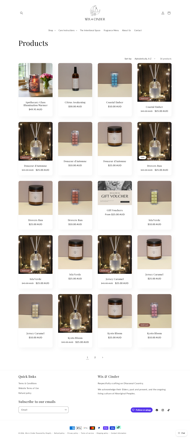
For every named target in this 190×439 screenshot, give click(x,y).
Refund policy (24, 393)
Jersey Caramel (115, 279)
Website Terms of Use (28, 388)
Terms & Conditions (27, 383)
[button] (21, 13)
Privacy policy (72, 433)
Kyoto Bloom (75, 337)
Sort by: (128, 59)
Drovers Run (154, 165)
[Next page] (102, 357)
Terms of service (87, 433)
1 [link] (87, 357)
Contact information (118, 433)
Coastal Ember (114, 102)
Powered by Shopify (43, 433)
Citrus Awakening (75, 102)
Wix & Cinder (30, 433)
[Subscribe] (65, 409)
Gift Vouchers (115, 210)
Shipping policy (102, 433)
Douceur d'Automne (35, 165)
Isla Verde (154, 220)
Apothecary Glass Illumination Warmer (36, 104)
